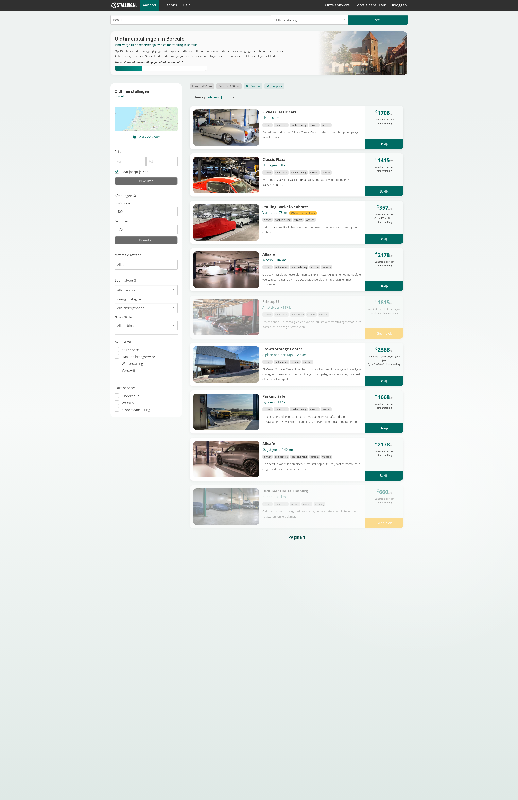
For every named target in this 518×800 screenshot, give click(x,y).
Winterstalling (132, 363)
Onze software (337, 5)
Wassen (128, 403)
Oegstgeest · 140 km (277, 449)
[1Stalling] (124, 5)
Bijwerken (146, 181)
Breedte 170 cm (229, 86)
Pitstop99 (270, 301)
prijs (230, 97)
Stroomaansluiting (136, 410)
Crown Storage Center (282, 348)
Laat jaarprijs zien (135, 171)
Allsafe (268, 254)
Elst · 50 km (270, 118)
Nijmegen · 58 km (275, 165)
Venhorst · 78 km (288, 212)
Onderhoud (131, 396)
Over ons (169, 5)
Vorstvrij (128, 370)
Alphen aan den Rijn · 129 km (284, 355)
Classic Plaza (274, 159)
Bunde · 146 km (274, 497)
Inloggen (399, 5)
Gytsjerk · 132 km (275, 402)
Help (187, 5)
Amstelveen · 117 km (278, 307)
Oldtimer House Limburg (285, 490)
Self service (130, 350)
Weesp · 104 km (274, 260)
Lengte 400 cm (202, 86)
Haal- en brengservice (138, 357)
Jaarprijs (276, 86)
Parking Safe (273, 396)
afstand (214, 97)
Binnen (255, 86)
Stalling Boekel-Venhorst (285, 206)
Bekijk (384, 144)
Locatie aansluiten (370, 5)
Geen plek (384, 333)
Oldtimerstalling (285, 20)
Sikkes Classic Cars (279, 111)
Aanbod (149, 5)
